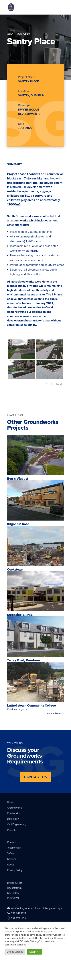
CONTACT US (35, 776)
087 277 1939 (16, 918)
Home (10, 802)
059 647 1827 (16, 913)
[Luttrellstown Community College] (35, 682)
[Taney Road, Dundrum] (35, 636)
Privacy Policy (14, 870)
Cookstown (15, 569)
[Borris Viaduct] (35, 455)
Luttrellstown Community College (31, 705)
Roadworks (13, 813)
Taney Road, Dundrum (23, 660)
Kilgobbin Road (18, 524)
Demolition (13, 819)
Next (59, 384)
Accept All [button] (34, 951)
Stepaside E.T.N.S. (20, 614)
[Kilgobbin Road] (35, 500)
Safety (10, 853)
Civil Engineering (16, 824)
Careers (11, 859)
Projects (11, 830)
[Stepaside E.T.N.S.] (35, 591)
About (10, 864)
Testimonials (14, 847)
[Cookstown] (35, 546)
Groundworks (14, 807)
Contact (11, 842)
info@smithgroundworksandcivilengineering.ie (34, 908)
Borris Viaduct (17, 478)
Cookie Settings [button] (15, 951)
